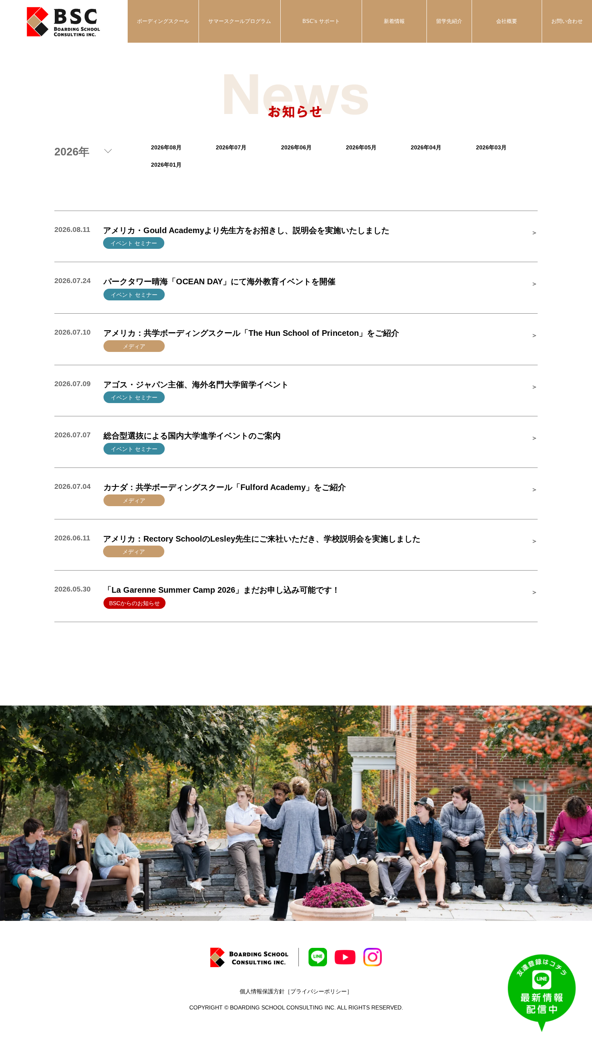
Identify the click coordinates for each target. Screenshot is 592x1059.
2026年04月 (426, 147)
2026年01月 (166, 164)
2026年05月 (361, 147)
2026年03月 (491, 147)
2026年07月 (231, 147)
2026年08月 (166, 147)
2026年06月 (296, 147)
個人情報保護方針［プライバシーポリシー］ (296, 991)
